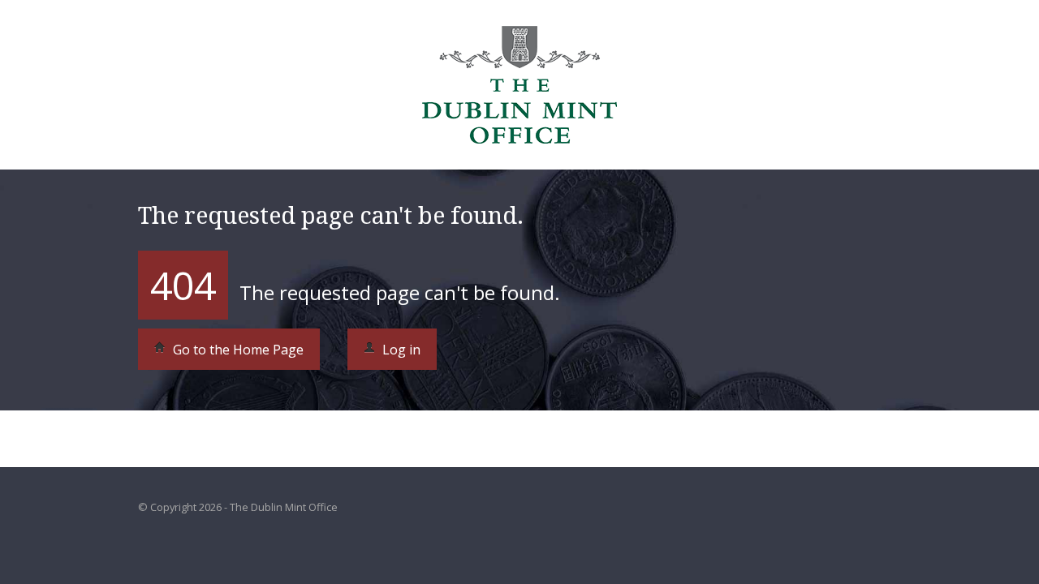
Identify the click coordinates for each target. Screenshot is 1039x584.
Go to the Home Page (237, 350)
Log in (399, 350)
